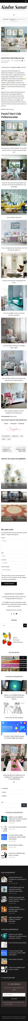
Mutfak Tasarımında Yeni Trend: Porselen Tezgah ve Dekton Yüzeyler (17, 899)
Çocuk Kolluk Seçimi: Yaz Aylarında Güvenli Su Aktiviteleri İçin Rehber (16, 889)
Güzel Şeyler (13, 485)
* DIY (3, 518)
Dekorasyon (5, 55)
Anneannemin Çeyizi (7, 519)
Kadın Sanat (14, 7)
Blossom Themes (11, 1018)
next (25, 759)
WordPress (23, 1018)
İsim (2, 553)
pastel (3, 439)
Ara (2, 802)
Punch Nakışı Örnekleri (16, 845)
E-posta (3, 560)
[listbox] (14, 763)
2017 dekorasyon (6, 436)
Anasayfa (5, 788)
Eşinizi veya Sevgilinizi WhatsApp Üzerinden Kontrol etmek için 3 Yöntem (14, 697)
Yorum (3, 538)
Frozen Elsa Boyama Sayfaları (14, 717)
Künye (4, 792)
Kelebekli (4, 487)
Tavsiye (14, 693)
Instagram (14, 423)
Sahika (8, 60)
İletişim (4, 796)
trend (9, 439)
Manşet (12, 497)
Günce (15, 518)
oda (22, 436)
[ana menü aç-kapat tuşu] (14, 15)
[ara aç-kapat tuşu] (25, 1)
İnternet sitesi (5, 567)
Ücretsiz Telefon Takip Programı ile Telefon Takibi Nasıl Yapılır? (17, 837)
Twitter (6, 423)
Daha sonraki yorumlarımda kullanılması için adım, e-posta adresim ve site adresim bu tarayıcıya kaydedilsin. (13, 577)
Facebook (21, 423)
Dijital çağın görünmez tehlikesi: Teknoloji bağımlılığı (16, 919)
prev (2, 759)
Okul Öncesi (14, 715)
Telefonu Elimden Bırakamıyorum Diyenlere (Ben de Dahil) (17, 909)
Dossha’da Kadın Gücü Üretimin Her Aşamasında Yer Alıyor (18, 879)
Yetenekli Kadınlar (14, 773)
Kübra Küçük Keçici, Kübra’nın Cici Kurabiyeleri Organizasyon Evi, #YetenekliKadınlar (14, 777)
